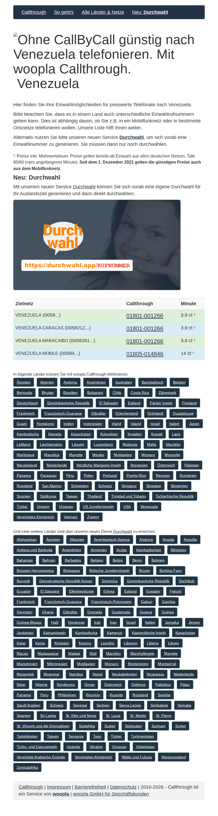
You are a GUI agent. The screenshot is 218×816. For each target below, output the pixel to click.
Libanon (130, 643)
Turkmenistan (142, 736)
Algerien (47, 382)
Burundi (23, 581)
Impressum (59, 787)
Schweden (80, 486)
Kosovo (85, 643)
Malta (151, 444)
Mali (93, 653)
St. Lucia (113, 715)
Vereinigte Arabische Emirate (41, 757)
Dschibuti (186, 581)
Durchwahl (131, 137)
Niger (21, 684)
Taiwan (72, 496)
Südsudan (133, 726)
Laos (176, 434)
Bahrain (48, 560)
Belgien (179, 382)
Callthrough (34, 12)
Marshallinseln (142, 653)
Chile (117, 392)
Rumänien (188, 475)
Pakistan (192, 465)
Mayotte (76, 455)
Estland (134, 403)
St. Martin (138, 715)
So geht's (64, 12)
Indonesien (92, 424)
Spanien (24, 496)
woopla (61, 794)
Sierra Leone (130, 705)
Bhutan (48, 392)
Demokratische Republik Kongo (65, 581)
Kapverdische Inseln (149, 633)
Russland (24, 486)
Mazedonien (27, 664)
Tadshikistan (27, 736)
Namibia (76, 674)
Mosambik (25, 674)
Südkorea (48, 496)
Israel (155, 424)
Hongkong (45, 424)
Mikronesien (57, 664)
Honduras (76, 622)
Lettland (23, 444)
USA (127, 506)
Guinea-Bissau (29, 622)
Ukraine (96, 747)
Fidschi (176, 591)
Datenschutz (123, 787)
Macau (22, 653)
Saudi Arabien (28, 705)
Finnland (189, 403)
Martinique (26, 455)
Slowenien (179, 486)
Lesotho (107, 643)
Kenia (40, 643)
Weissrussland (173, 757)
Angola (168, 539)
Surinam (159, 726)
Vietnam (71, 517)
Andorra (70, 382)
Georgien (24, 612)
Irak (97, 622)
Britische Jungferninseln (109, 570)
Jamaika (172, 622)
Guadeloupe (183, 413)
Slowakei (153, 486)
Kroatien (135, 434)
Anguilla (190, 539)
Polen (88, 475)
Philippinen (67, 695)
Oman (89, 684)
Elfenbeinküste (81, 591)
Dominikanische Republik (68, 403)
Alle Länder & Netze (103, 12)
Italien (174, 424)
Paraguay (48, 475)
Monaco (148, 455)
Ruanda (116, 695)
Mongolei (172, 455)
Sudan (109, 726)
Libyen (173, 643)
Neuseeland (27, 465)
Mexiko (98, 455)
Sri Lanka (48, 715)
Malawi (74, 653)
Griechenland (126, 413)
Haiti (54, 622)
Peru (70, 475)
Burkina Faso (171, 570)
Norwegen (139, 465)
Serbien (103, 705)
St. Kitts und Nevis (81, 715)
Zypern (93, 517)
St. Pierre (163, 715)
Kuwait (156, 434)
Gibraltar (98, 413)
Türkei (22, 506)
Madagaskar (48, 653)
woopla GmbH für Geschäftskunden (111, 794)
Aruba (121, 550)
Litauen (78, 444)
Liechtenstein (51, 444)
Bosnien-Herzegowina (35, 570)
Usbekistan (145, 747)
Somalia (184, 705)
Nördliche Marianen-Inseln (99, 465)
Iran (113, 622)
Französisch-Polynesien (111, 602)
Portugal (110, 475)
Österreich (166, 465)
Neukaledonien (124, 674)
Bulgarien (95, 392)
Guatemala (121, 612)
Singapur (129, 486)
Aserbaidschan (148, 550)
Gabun (146, 602)
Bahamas (25, 560)
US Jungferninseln (98, 506)
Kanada (54, 434)
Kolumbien (109, 434)
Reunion (163, 475)
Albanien (77, 539)
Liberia (152, 643)
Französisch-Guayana (63, 413)
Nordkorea (66, 684)
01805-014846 (144, 354)
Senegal (80, 705)
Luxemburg (103, 444)
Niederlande (57, 465)
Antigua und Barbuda (34, 550)
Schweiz (105, 486)
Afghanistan (27, 539)
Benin (137, 560)
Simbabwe (159, 705)
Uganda (73, 747)
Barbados (73, 560)
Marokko (173, 444)
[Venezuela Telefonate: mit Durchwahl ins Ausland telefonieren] (109, 245)
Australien (123, 382)
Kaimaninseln (54, 633)
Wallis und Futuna (137, 757)
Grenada (94, 612)
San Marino (51, 486)
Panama (24, 475)
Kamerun (114, 633)
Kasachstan (81, 434)
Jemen (194, 622)
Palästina (163, 684)
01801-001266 (144, 315)
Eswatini (153, 591)
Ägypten (24, 382)
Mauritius (52, 455)
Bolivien (158, 560)
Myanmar (52, 674)
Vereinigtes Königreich (35, 517)
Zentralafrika (27, 767)
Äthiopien (178, 550)
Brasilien (70, 392)
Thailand (94, 496)
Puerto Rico (136, 475)
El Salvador (108, 403)
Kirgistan (61, 643)
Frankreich (26, 413)
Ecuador (24, 591)
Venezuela (149, 506)
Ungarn (43, 506)
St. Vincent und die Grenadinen (43, 726)
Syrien (180, 726)
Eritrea (109, 591)
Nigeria (41, 684)
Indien (69, 424)
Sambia (164, 695)
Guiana (146, 612)
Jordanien (25, 633)
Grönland (155, 413)
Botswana (71, 570)
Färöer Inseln (161, 403)
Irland (116, 424)
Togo (97, 736)
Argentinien (96, 382)
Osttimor (138, 684)
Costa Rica (140, 392)
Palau (185, 684)
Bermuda (24, 392)
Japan (194, 424)
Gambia (168, 602)
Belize (118, 560)
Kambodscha (28, 434)
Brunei (144, 570)
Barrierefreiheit (90, 787)
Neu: (150, 12)
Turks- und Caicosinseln (37, 747)
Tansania (75, 736)
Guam (22, 424)
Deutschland (27, 403)
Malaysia (130, 444)
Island (136, 424)
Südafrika (87, 726)
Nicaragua (155, 674)
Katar (21, 643)
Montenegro (138, 664)
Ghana (47, 612)
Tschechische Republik (175, 496)
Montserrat (167, 664)
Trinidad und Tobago (128, 496)
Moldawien (123, 455)
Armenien (99, 550)
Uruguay (66, 506)
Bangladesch (153, 382)
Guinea (168, 612)
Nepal (97, 674)
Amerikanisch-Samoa (112, 539)
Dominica (110, 581)
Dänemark (167, 392)
